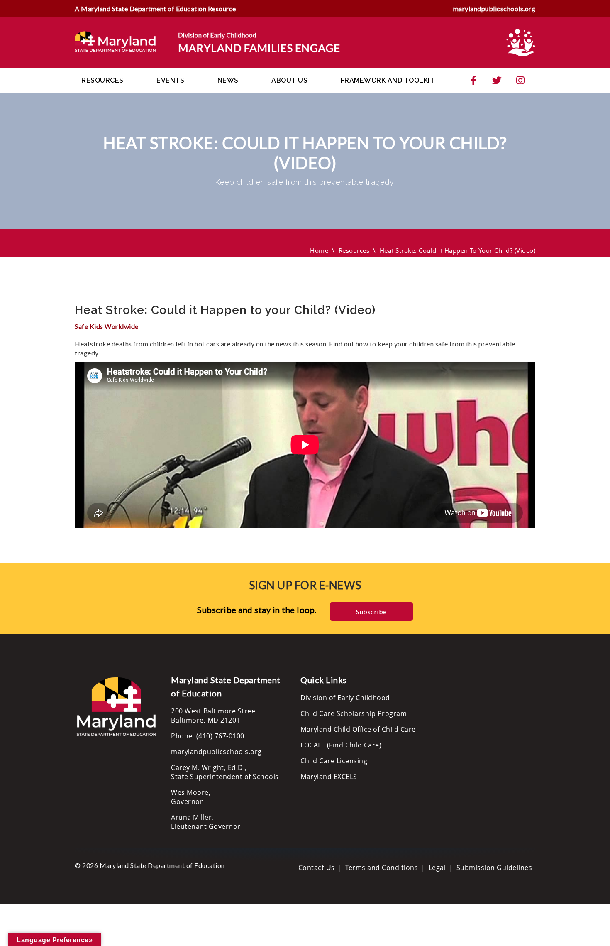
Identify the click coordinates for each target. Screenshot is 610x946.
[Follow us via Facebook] (473, 80)
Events (170, 80)
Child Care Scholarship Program (353, 713)
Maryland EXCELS (328, 776)
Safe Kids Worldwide (107, 326)
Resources (102, 80)
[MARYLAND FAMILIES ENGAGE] (207, 42)
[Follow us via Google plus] (520, 80)
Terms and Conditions (381, 867)
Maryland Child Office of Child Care (358, 729)
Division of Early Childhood (345, 697)
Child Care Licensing (333, 760)
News (228, 80)
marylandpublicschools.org (494, 8)
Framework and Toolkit (388, 80)
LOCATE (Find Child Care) (340, 745)
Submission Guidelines (494, 867)
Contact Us (316, 867)
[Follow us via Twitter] (497, 80)
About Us (289, 80)
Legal (437, 867)
